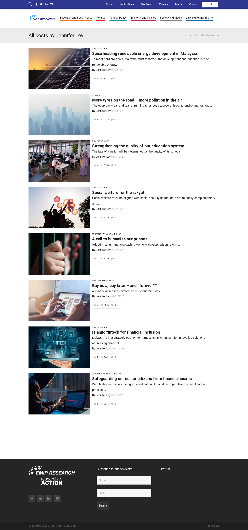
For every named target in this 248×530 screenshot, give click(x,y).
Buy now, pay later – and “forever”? (124, 285)
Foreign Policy (118, 17)
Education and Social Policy (76, 17)
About (109, 4)
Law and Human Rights (199, 17)
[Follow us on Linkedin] (47, 4)
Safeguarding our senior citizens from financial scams (142, 378)
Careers (163, 4)
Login (209, 4)
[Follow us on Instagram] (51, 4)
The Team (146, 4)
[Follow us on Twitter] (42, 4)
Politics (100, 17)
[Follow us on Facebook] (38, 4)
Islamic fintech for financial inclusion (126, 332)
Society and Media (171, 17)
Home (188, 35)
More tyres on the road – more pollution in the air (137, 100)
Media (179, 4)
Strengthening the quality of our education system (138, 146)
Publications (126, 4)
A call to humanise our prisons (119, 239)
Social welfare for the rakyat (118, 192)
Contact (193, 4)
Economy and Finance (143, 17)
